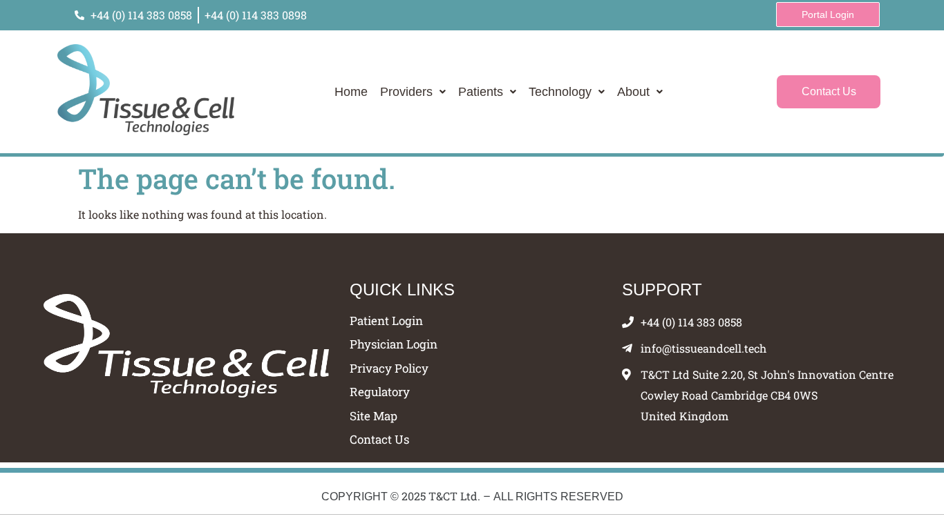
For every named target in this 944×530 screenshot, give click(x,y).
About (633, 92)
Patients (480, 92)
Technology (560, 92)
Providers (406, 92)
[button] (413, 92)
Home (351, 92)
